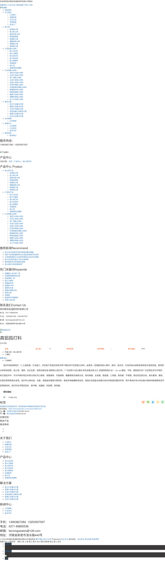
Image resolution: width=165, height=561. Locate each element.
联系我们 (8, 133)
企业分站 (11, 5)
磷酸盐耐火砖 (15, 41)
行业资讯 (13, 128)
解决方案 (8, 101)
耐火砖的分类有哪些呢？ (14, 264)
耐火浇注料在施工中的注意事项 (17, 259)
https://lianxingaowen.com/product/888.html (25, 408)
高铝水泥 (8, 292)
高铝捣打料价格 (40, 406)
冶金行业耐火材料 (16, 82)
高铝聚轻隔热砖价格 (12, 275)
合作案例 (8, 118)
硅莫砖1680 (9, 285)
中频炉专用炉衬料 (13, 411)
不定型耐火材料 (11, 48)
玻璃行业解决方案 (16, 113)
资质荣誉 (13, 22)
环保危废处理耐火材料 (18, 87)
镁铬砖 (7, 295)
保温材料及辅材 (16, 68)
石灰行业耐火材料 (16, 75)
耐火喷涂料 (14, 58)
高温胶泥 (13, 63)
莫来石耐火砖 (15, 34)
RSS (26, 5)
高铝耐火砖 (14, 29)
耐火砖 (7, 27)
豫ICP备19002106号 (43, 539)
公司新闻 (13, 125)
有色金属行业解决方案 (18, 111)
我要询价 (3, 358)
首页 (10, 161)
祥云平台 (64, 539)
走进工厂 (13, 24)
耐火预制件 (14, 60)
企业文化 (13, 19)
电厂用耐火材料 (16, 77)
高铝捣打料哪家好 (11, 297)
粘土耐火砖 (14, 31)
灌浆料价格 (9, 288)
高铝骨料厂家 (10, 278)
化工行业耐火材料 (16, 99)
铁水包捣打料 (12, 413)
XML (31, 5)
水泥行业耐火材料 (16, 80)
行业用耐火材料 (11, 70)
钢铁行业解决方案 (16, 106)
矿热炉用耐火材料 (16, 84)
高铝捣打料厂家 (14, 406)
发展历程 (13, 17)
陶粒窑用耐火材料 (16, 92)
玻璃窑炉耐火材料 (16, 89)
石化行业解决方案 (16, 116)
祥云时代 (81, 539)
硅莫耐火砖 (14, 39)
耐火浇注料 (14, 51)
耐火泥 (12, 65)
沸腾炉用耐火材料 (16, 97)
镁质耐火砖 (14, 43)
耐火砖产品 (9, 170)
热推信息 (3, 5)
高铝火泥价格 (10, 300)
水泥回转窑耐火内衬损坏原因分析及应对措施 (22, 257)
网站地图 (19, 5)
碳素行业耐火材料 (16, 94)
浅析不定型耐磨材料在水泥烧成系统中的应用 (22, 254)
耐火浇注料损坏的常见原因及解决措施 (19, 252)
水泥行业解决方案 (16, 109)
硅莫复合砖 (9, 283)
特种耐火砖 (14, 46)
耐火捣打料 (14, 56)
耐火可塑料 (14, 53)
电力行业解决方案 (16, 104)
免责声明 (95, 539)
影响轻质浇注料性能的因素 (15, 261)
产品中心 (17, 161)
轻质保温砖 (14, 36)
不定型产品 (9, 192)
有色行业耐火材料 (16, 72)
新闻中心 (8, 123)
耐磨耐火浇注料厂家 (12, 273)
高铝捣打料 (4, 406)
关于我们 (8, 12)
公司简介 (13, 15)
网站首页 (8, 10)
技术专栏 (13, 130)
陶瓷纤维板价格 (11, 290)
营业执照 (88, 539)
